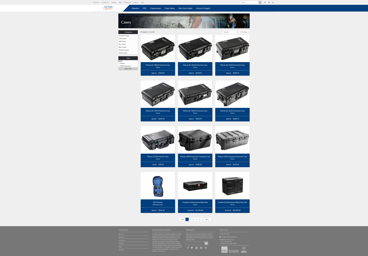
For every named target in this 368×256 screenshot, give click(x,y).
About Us (96, 2)
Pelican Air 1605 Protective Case (195, 111)
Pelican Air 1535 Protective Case (232, 65)
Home (121, 15)
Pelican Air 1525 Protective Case (195, 65)
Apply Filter (128, 69)
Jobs (142, 2)
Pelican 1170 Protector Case (158, 156)
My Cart (121, 234)
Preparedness (155, 8)
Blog (120, 2)
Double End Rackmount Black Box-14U (232, 202)
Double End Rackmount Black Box (195, 202)
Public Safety (170, 8)
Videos (136, 2)
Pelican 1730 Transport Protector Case (232, 156)
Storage (136, 15)
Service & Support (203, 8)
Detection (135, 8)
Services (121, 250)
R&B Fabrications (125, 66)
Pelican (122, 63)
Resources (127, 2)
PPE (144, 8)
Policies (113, 2)
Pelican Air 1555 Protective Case (158, 111)
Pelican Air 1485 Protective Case (158, 65)
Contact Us (105, 2)
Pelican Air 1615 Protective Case (232, 111)
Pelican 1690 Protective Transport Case (195, 156)
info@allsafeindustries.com (229, 237)
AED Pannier (158, 202)
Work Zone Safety (185, 8)
